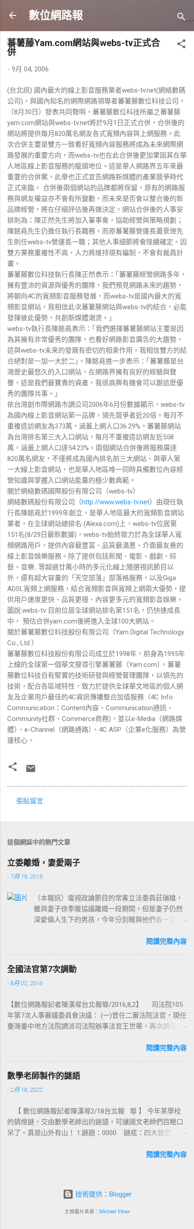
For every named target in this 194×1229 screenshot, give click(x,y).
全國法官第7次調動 (42, 969)
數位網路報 (56, 15)
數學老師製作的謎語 (43, 1075)
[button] (181, 45)
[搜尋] (181, 18)
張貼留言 (29, 801)
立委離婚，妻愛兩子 (43, 862)
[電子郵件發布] (30, 772)
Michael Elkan (114, 1212)
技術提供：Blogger (103, 1194)
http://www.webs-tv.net (115, 502)
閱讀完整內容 (166, 941)
